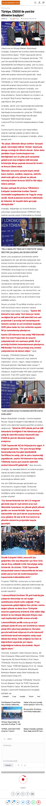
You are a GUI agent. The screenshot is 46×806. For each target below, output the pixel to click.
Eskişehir (6, 696)
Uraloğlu (22, 696)
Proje (14, 696)
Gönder (8, 765)
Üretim (31, 696)
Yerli (38, 696)
